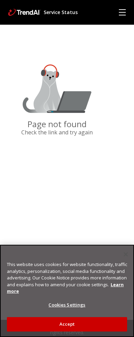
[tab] (122, 12)
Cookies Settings (66, 305)
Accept (67, 324)
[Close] (125, 254)
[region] (67, 291)
